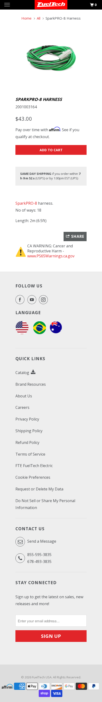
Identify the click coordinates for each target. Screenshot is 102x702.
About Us (23, 396)
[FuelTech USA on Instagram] (44, 299)
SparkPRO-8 (26, 203)
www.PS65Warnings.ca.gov (50, 256)
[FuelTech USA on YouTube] (32, 299)
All (38, 18)
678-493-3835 (39, 561)
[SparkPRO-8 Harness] (51, 58)
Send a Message (41, 541)
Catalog (22, 372)
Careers (22, 407)
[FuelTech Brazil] (39, 332)
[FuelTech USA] (22, 332)
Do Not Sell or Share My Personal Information (45, 504)
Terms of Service (30, 454)
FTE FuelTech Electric (34, 465)
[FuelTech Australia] (56, 332)
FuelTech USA (41, 677)
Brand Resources (30, 384)
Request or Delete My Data (39, 489)
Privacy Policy (27, 419)
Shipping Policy (28, 430)
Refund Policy (27, 442)
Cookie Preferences (32, 477)
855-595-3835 (39, 554)
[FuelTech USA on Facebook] (20, 299)
